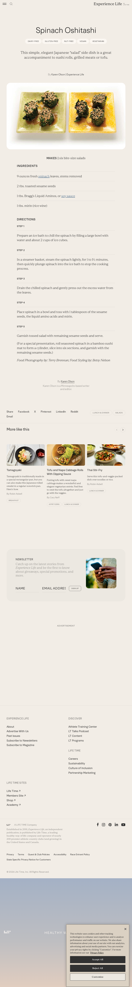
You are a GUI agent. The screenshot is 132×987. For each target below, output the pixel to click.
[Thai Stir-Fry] (106, 465)
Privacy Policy (97, 953)
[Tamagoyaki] (26, 469)
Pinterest (46, 411)
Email (10, 416)
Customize (98, 977)
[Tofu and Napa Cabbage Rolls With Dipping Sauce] (66, 471)
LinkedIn (61, 411)
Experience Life (75, 74)
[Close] (125, 929)
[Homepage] (111, 4)
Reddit (74, 411)
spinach (44, 176)
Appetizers (54, 504)
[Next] (122, 429)
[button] (4, 4)
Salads (119, 413)
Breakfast (14, 500)
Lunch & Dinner (101, 413)
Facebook (23, 411)
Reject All (97, 968)
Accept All (97, 959)
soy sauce (68, 196)
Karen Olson (58, 74)
